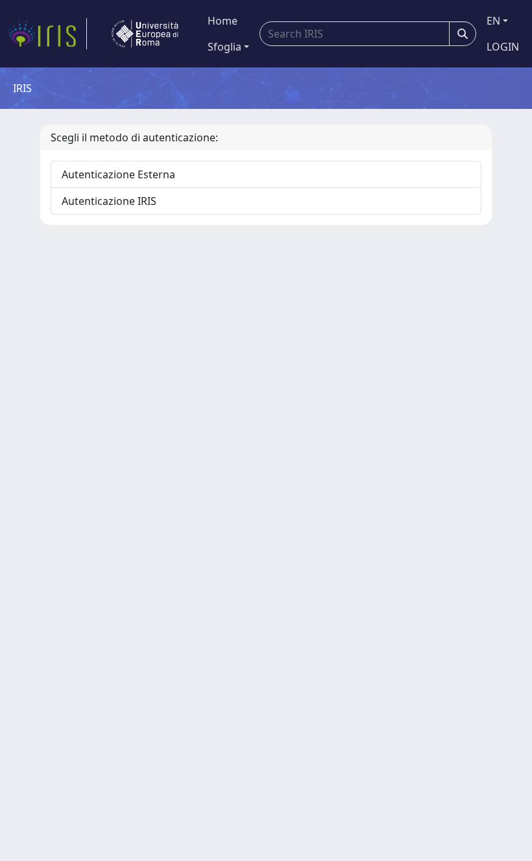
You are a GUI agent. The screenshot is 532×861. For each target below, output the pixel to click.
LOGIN (503, 47)
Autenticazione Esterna (118, 174)
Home (222, 21)
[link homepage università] (144, 34)
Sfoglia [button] (224, 47)
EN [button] (493, 21)
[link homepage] (47, 33)
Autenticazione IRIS (109, 201)
